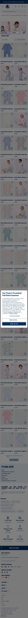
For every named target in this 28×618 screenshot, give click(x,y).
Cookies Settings (15, 316)
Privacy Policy (13, 313)
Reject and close (13, 320)
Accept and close (14, 324)
